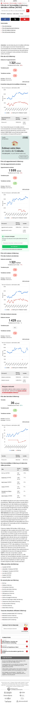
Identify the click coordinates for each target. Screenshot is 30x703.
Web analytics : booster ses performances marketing (9, 641)
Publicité (22, 682)
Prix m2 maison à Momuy (9, 30)
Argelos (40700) (6, 575)
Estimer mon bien (23, 156)
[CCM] (22, 693)
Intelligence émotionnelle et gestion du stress (13, 651)
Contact (27, 682)
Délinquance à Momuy (8, 593)
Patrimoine (6, 3)
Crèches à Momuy (7, 605)
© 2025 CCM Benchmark (18, 686)
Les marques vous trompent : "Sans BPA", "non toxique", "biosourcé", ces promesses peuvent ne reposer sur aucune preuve (13, 673)
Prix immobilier (13, 3)
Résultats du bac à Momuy (9, 615)
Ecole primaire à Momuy (8, 603)
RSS (14, 685)
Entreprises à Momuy (8, 587)
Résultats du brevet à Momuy (10, 617)
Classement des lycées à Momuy (11, 601)
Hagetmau (9, 13)
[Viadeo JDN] (22, 698)
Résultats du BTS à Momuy (9, 619)
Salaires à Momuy (7, 585)
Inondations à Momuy (8, 591)
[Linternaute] (8, 695)
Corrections (18, 685)
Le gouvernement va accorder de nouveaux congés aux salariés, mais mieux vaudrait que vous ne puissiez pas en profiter (14, 665)
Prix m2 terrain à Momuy (8, 32)
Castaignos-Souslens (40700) (10, 571)
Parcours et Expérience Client (10, 647)
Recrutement (5, 683)
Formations (6, 637)
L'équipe (12, 682)
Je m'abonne (14, 246)
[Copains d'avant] (8, 698)
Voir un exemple (24, 631)
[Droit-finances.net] (22, 695)
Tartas (21, 13)
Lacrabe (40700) (7, 573)
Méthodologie (25, 81)
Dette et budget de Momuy (9, 597)
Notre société (17, 682)
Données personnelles (13, 683)
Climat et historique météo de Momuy (12, 599)
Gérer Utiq (3, 685)
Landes (20, 3)
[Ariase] (8, 701)
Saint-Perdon (4, 495)
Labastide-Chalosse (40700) (10, 569)
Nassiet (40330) (6, 577)
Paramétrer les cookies (23, 683)
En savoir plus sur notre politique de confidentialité (12, 249)
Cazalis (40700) (6, 567)
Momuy (4, 583)
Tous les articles (9, 685)
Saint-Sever (16, 13)
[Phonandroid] (22, 701)
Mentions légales (25, 685)
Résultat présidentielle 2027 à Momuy (12, 613)
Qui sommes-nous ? (5, 682)
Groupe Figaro (9, 686)
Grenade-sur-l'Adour (6, 491)
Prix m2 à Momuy (6, 26)
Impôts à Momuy (6, 595)
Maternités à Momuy (7, 607)
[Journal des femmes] (8, 693)
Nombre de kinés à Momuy (9, 589)
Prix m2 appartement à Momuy (10, 28)
